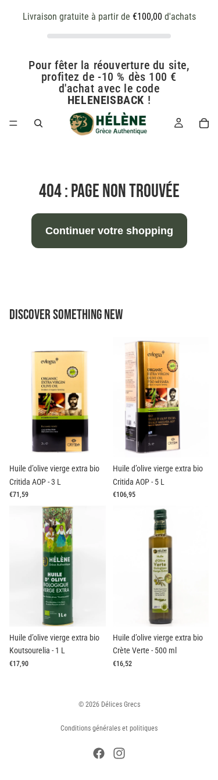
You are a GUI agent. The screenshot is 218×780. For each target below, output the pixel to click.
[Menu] (13, 123)
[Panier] (204, 123)
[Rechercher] (38, 123)
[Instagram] (119, 753)
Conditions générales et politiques (109, 728)
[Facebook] (99, 753)
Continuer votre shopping (109, 231)
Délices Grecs (120, 704)
